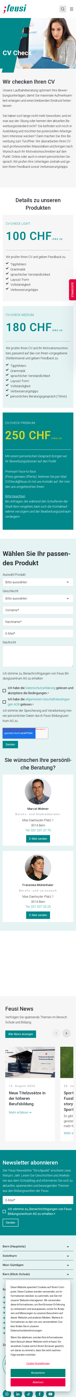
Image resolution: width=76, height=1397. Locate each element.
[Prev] (56, 1033)
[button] (38, 1247)
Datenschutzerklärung (40, 688)
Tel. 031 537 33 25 (38, 906)
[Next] (66, 1033)
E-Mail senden (38, 838)
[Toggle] (71, 9)
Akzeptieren (38, 1372)
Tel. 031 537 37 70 (38, 830)
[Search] (62, 9)
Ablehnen (38, 1382)
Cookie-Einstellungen (38, 1363)
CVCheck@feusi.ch (18, 481)
